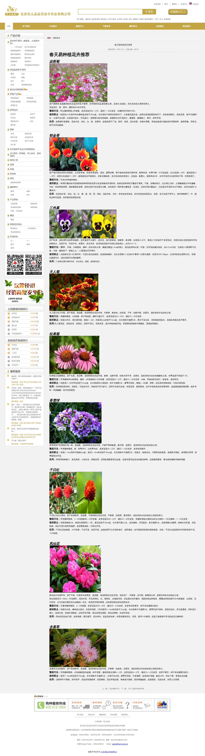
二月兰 (156, 19)
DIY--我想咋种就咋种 (136, 689)
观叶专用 (14, 137)
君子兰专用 (29, 141)
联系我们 (124, 715)
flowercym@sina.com (119, 740)
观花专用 (28, 134)
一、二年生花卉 (16, 47)
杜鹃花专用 (29, 137)
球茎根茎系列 (16, 58)
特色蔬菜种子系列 (18, 70)
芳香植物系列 (30, 51)
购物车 (174, 4)
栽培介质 (14, 160)
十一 (28, 241)
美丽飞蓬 (15, 321)
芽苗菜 (13, 174)
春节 (12, 244)
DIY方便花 (112, 19)
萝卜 (23, 81)
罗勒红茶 (14, 105)
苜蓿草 (14, 329)
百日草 (119, 19)
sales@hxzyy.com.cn (120, 744)
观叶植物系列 (16, 54)
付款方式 (91, 715)
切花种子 (28, 61)
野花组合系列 (30, 54)
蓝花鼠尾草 (95, 19)
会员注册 (157, 4)
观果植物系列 (16, 51)
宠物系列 (14, 61)
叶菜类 (13, 77)
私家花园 (34, 207)
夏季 (12, 191)
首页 (9, 26)
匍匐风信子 (15, 121)
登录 (166, 4)
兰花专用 (14, 141)
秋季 (12, 195)
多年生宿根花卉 (30, 47)
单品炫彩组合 (16, 232)
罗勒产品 (14, 94)
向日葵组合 (32, 228)
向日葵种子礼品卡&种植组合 (22, 149)
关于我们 (80, 715)
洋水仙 (13, 118)
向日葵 (125, 19)
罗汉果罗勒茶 (31, 102)
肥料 (12, 130)
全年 (28, 195)
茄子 (12, 81)
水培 (12, 134)
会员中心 (184, 4)
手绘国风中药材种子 (32, 65)
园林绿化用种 (16, 182)
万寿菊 (141, 19)
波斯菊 (135, 19)
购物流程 (102, 715)
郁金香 (13, 114)
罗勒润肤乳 (15, 98)
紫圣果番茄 (148, 19)
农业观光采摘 (16, 207)
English (196, 4)
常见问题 (113, 715)
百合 (161, 19)
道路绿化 (34, 204)
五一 (12, 241)
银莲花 (32, 118)
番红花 (13, 125)
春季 (28, 191)
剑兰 (31, 121)
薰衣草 (88, 19)
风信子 (32, 114)
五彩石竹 (15, 365)
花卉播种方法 (114, 689)
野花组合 (104, 19)
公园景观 (14, 204)
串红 (130, 19)
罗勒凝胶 (29, 98)
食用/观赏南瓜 (26, 85)
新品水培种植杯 (17, 89)
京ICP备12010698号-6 (109, 752)
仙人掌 (13, 144)
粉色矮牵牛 (16, 317)
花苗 (12, 165)
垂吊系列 (28, 58)
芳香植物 (167, 19)
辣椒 (23, 77)
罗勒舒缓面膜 (16, 102)
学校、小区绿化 (16, 211)
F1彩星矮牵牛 (17, 334)
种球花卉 (14, 110)
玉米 (23, 74)
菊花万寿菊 (16, 361)
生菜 (12, 85)
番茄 (12, 74)
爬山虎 (14, 325)
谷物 (12, 169)
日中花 (14, 313)
